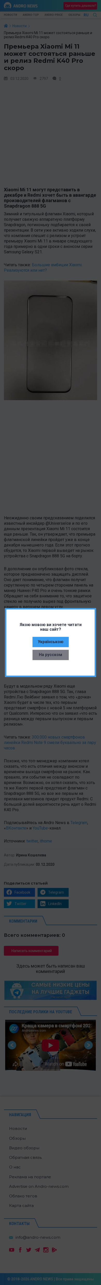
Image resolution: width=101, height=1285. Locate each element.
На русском (50, 654)
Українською (50, 641)
